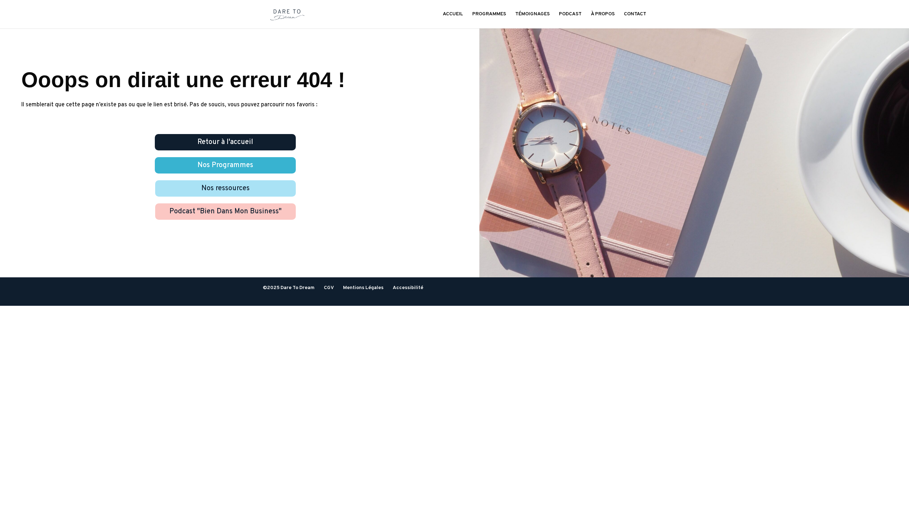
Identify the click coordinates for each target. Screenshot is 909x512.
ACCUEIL (453, 14)
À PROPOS (603, 14)
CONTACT (635, 14)
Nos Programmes (225, 165)
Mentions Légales (363, 288)
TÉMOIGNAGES (532, 14)
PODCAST (570, 14)
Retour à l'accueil (225, 142)
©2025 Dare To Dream (289, 288)
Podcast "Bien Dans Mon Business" (225, 211)
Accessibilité (408, 288)
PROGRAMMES (489, 14)
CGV (329, 288)
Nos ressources (225, 188)
